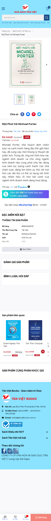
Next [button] (46, 65)
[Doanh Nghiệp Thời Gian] (13, 330)
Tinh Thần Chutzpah (34, 343)
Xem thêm (26, 249)
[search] (46, 18)
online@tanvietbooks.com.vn (24, 418)
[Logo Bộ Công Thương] (12, 424)
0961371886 (23, 411)
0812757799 (25, 204)
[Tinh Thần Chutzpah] (35, 330)
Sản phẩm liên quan (13, 315)
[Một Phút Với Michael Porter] (25, 64)
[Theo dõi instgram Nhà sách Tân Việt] (16, 450)
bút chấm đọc (7, 23)
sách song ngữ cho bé (38, 23)
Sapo (27, 459)
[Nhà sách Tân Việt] (25, 8)
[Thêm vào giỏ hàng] (43, 351)
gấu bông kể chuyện (21, 23)
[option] (25, 64)
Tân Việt (17, 131)
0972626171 (35, 411)
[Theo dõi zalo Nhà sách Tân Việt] (10, 450)
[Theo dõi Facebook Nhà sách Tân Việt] (4, 450)
